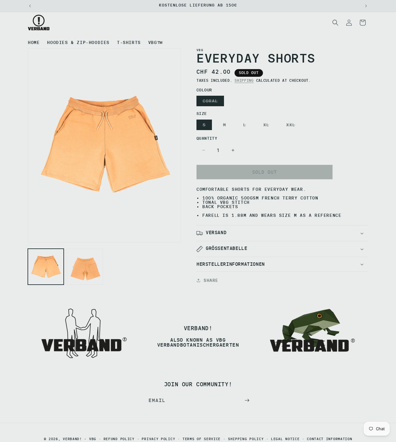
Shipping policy (246, 439)
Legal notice (285, 439)
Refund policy (119, 439)
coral (212, 102)
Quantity (206, 138)
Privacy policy (158, 439)
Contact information (329, 439)
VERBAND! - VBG (79, 439)
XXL (292, 126)
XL (267, 126)
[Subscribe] (247, 400)
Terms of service (202, 439)
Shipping (244, 80)
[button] (335, 22)
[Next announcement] (366, 6)
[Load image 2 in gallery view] (85, 267)
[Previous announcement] (30, 6)
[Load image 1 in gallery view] (46, 267)
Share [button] (211, 280)
